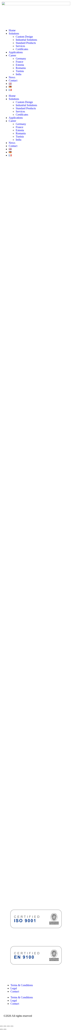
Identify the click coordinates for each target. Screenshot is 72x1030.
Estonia (20, 64)
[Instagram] (15, 167)
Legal (13, 988)
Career (12, 55)
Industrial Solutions (26, 39)
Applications (16, 52)
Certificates (22, 49)
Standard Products (26, 42)
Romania (21, 67)
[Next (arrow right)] (4, 1029)
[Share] (8, 1026)
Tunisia (20, 71)
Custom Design (24, 36)
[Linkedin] (6, 167)
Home (12, 30)
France (19, 61)
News (12, 77)
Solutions (14, 33)
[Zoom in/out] (1, 1026)
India (18, 74)
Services (20, 46)
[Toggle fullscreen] (4, 1026)
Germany (21, 58)
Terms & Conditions (21, 985)
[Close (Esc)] (11, 1026)
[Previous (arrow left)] (1, 1029)
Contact (13, 80)
